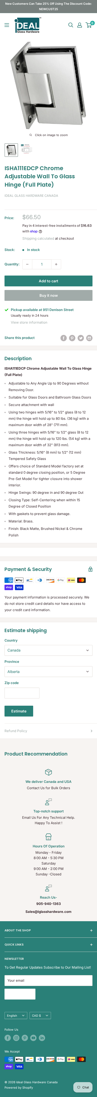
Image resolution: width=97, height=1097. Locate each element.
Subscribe (20, 994)
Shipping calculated (38, 238)
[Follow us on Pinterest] (25, 1038)
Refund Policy (16, 731)
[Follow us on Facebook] (8, 1038)
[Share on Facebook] (63, 338)
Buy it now (48, 295)
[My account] (79, 25)
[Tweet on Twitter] (81, 338)
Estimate (18, 711)
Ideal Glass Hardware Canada (31, 195)
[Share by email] (89, 338)
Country (11, 640)
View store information (29, 322)
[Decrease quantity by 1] (27, 264)
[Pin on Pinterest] (72, 338)
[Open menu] (7, 25)
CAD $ (36, 1015)
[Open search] (70, 25)
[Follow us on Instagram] (16, 1038)
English (12, 1015)
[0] (89, 25)
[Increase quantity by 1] (56, 264)
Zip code (12, 683)
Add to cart (48, 281)
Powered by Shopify (19, 1087)
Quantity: (12, 264)
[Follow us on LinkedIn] (42, 1038)
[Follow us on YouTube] (33, 1038)
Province (12, 661)
